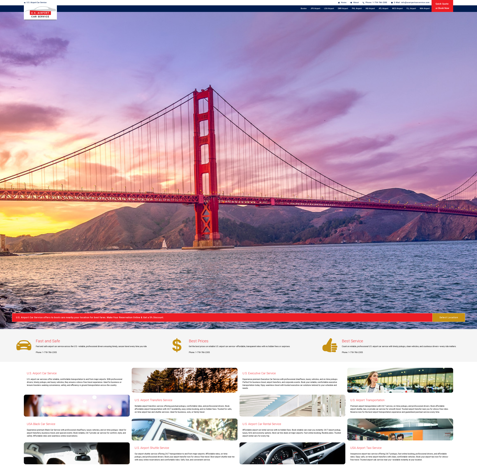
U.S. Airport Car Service (36, 2)
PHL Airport (357, 8)
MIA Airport (425, 8)
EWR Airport (343, 8)
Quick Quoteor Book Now (442, 6)
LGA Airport (329, 8)
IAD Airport (370, 8)
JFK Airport (315, 8)
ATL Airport (383, 8)
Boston (304, 8)
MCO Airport (397, 8)
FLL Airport (411, 8)
